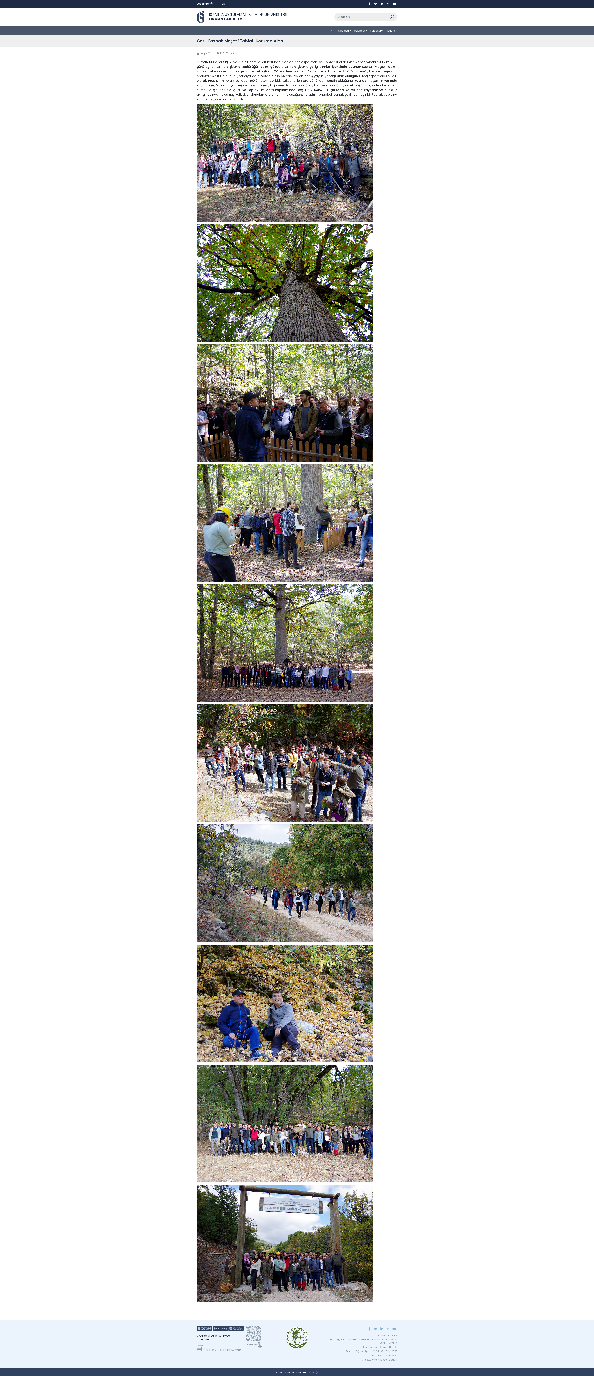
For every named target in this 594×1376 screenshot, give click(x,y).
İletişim (390, 30)
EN (223, 4)
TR (218, 4)
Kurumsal (343, 30)
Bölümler (359, 30)
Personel (375, 30)
